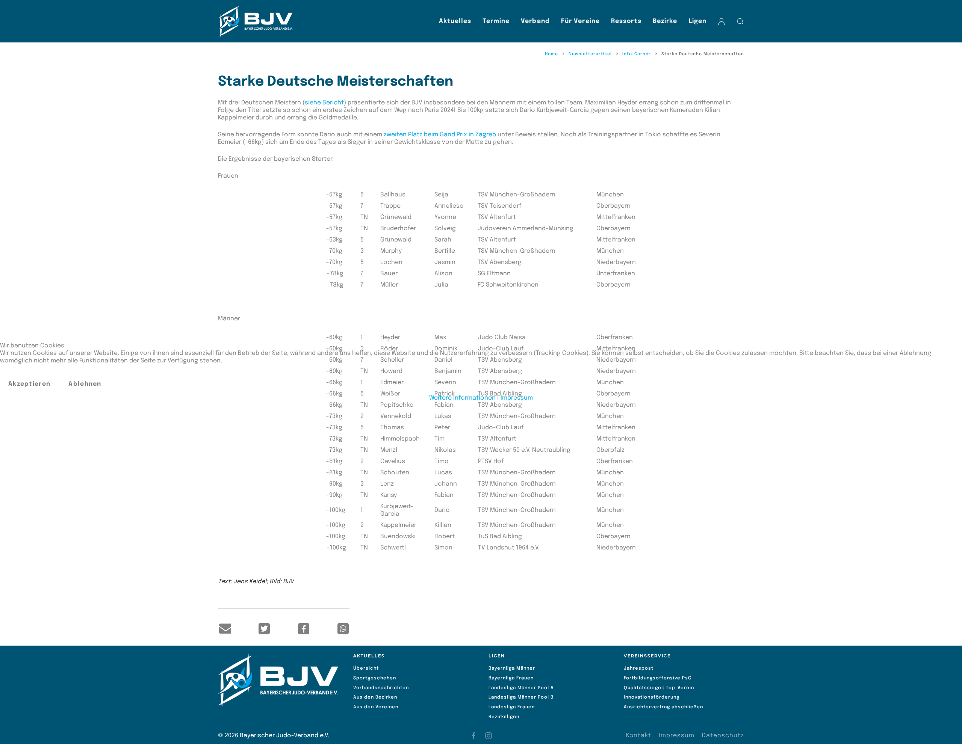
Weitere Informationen (462, 398)
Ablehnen (84, 384)
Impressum (517, 398)
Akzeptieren (29, 384)
